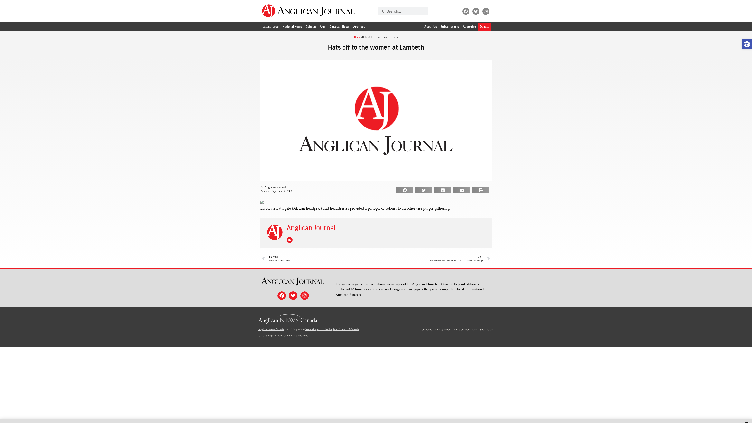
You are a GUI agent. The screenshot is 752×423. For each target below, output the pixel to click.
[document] (376, 211)
